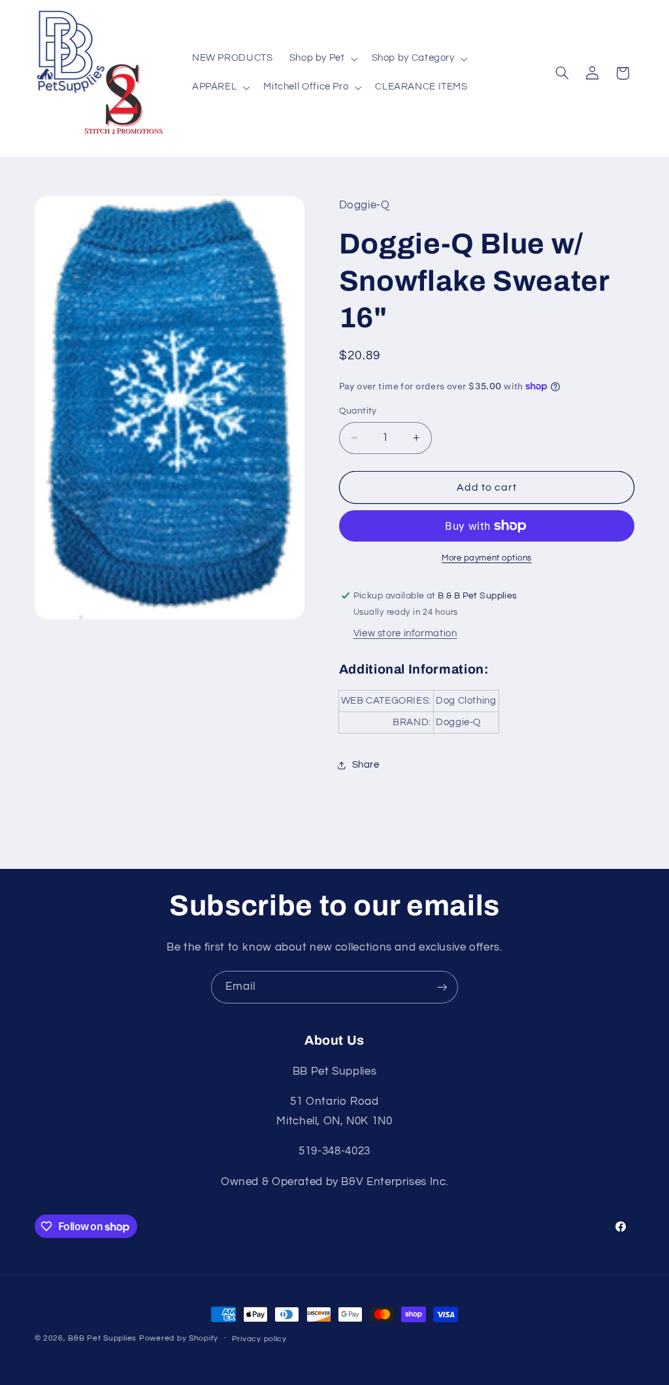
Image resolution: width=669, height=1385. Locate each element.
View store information (405, 633)
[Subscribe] (442, 987)
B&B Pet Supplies (102, 1338)
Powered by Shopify (178, 1338)
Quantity (358, 411)
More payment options (487, 558)
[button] (322, 58)
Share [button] (366, 765)
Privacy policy (259, 1339)
